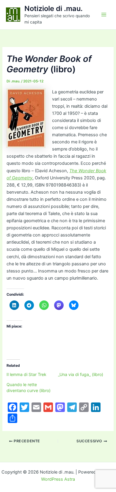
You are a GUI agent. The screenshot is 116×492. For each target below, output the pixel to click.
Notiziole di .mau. (53, 8)
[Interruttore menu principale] (104, 14)
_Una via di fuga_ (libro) (80, 374)
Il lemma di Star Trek (26, 374)
